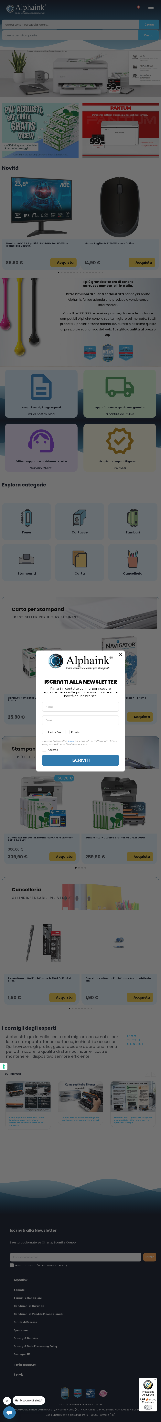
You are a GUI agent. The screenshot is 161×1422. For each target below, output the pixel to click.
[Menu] (154, 1380)
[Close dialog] (120, 654)
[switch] (148, 1407)
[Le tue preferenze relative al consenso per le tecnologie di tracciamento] (3, 1066)
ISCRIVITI (80, 760)
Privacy (71, 741)
